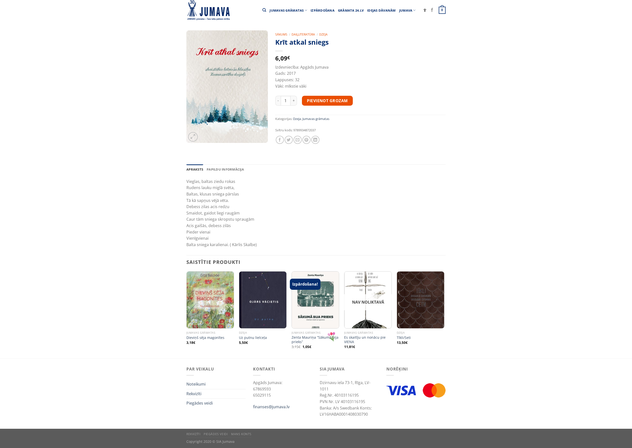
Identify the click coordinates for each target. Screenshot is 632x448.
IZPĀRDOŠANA (323, 10)
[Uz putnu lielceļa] (263, 299)
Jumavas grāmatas (287, 10)
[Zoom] (193, 137)
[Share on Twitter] (289, 140)
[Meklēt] (264, 10)
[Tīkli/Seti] (420, 299)
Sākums (281, 34)
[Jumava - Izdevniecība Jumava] (208, 10)
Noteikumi (196, 384)
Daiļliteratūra (303, 34)
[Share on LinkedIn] (315, 140)
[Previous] (186, 314)
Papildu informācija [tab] (225, 169)
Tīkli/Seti (404, 337)
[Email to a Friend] (298, 140)
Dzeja (323, 34)
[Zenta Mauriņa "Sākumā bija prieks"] (315, 299)
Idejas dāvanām (381, 10)
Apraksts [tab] (194, 169)
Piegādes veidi (199, 403)
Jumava (406, 10)
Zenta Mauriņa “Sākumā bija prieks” (315, 339)
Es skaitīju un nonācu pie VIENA (365, 339)
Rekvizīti (193, 393)
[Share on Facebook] (280, 140)
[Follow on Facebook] (432, 10)
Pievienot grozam (327, 100)
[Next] (444, 314)
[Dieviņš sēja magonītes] (210, 299)
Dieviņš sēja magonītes (205, 337)
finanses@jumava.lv (271, 406)
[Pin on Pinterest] (306, 140)
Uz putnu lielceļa (253, 337)
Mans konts (241, 434)
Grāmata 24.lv (351, 10)
